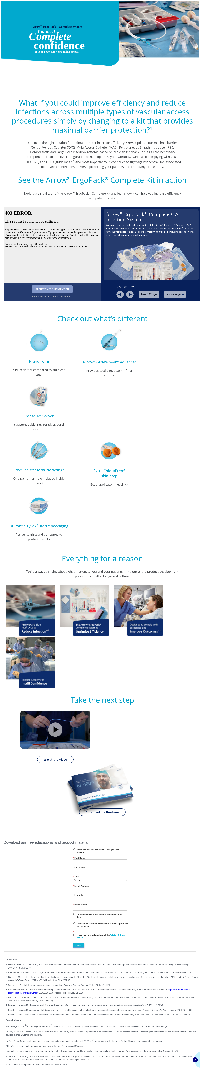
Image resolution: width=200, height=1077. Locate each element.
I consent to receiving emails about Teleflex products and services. (102, 925)
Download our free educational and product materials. (98, 851)
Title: (76, 876)
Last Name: (79, 867)
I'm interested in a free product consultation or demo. (99, 915)
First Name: (79, 858)
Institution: (79, 895)
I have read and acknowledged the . (101, 936)
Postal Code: (80, 904)
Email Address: (81, 886)
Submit (78, 945)
